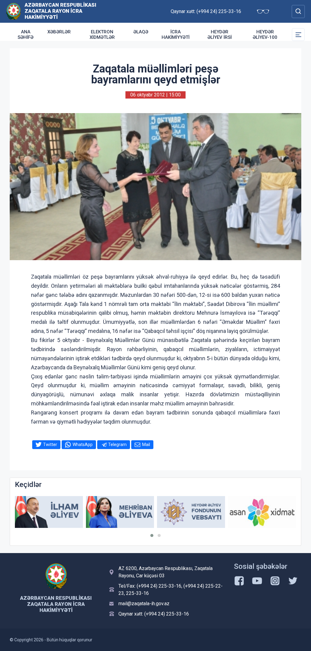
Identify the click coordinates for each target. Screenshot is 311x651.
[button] (152, 535)
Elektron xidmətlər (102, 34)
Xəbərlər (59, 32)
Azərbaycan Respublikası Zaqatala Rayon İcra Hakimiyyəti (60, 11)
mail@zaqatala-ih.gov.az (143, 603)
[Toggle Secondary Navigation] (298, 34)
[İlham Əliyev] (49, 512)
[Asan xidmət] (262, 512)
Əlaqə (140, 32)
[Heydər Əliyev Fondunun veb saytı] (191, 512)
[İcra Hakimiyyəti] (13, 11)
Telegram (117, 444)
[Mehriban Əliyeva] (120, 512)
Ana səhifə (25, 34)
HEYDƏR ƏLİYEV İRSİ (219, 34)
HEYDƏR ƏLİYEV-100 (265, 34)
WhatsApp (83, 444)
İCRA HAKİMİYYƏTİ (176, 34)
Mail (146, 444)
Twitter (50, 444)
